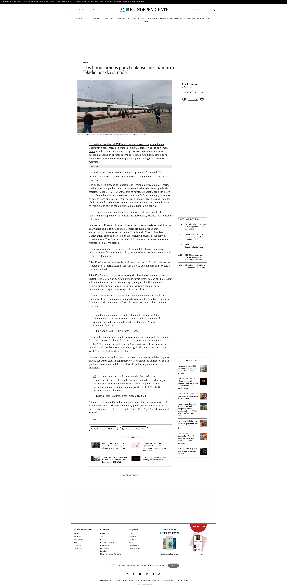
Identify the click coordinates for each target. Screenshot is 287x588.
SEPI (102, 536)
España (87, 18)
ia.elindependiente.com (169, 554)
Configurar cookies (182, 580)
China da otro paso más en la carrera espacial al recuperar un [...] (195, 236)
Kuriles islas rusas (49, 1)
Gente (134, 18)
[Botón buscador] (214, 10)
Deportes (142, 18)
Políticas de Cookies (168, 580)
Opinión (79, 18)
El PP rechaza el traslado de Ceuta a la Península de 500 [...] (196, 247)
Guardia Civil (104, 548)
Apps (131, 542)
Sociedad (126, 18)
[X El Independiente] (128, 574)
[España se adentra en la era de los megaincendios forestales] (136, 459)
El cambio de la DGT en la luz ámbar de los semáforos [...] (195, 267)
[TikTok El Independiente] (159, 574)
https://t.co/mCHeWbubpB (145, 387)
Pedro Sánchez (99, 1)
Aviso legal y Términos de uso (124, 580)
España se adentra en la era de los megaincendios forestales (154, 458)
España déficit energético (113, 1)
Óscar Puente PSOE (68, 1)
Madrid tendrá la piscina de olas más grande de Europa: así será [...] (195, 226)
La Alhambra (140, 1)
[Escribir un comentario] (202, 99)
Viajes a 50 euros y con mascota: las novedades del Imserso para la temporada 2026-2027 (114, 459)
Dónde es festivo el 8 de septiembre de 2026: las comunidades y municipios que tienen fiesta (155, 447)
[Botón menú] (72, 10)
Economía (95, 18)
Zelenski (132, 1)
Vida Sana (174, 18)
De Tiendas (206, 18)
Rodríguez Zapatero (107, 542)
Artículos (143, 21)
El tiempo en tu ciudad (88, 10)
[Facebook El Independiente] (133, 574)
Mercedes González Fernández (110, 554)
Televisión (163, 18)
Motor (182, 18)
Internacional (107, 18)
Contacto (132, 533)
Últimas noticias (17, 1)
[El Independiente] (143, 10)
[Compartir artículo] (184, 99)
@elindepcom (187, 87)
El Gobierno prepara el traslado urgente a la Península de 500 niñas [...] (195, 257)
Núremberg (125, 1)
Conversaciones (193, 18)
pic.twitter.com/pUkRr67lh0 (108, 390)
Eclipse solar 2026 (106, 533)
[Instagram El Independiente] (147, 574)
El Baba (78, 1)
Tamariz (58, 1)
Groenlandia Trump (37, 1)
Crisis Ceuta (26, 1)
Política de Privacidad (105, 580)
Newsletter (132, 539)
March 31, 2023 (130, 330)
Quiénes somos (134, 545)
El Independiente (190, 84)
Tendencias (153, 18)
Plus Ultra (103, 539)
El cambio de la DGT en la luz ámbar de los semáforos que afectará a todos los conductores (114, 445)
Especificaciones (134, 548)
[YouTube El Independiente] (140, 574)
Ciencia (118, 18)
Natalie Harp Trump (88, 1)
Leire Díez (103, 551)
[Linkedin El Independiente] (153, 574)
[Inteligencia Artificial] (169, 550)
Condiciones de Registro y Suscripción (147, 580)
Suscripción (133, 536)
